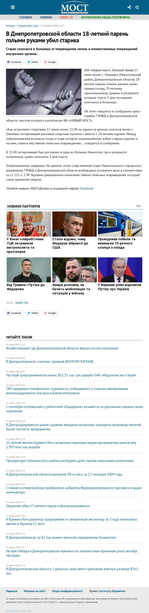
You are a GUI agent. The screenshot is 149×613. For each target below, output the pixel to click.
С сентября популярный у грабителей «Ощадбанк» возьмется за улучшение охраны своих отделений (74, 408)
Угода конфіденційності (67, 591)
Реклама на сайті (34, 591)
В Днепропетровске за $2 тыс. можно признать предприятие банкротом (61, 537)
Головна (25, 17)
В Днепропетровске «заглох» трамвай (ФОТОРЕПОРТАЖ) (49, 361)
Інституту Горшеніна (112, 591)
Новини (46, 17)
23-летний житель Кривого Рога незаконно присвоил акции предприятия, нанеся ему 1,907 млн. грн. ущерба (71, 444)
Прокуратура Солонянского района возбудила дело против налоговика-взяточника (70, 460)
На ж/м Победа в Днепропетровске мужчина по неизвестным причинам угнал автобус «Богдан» (72, 553)
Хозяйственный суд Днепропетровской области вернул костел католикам (62, 348)
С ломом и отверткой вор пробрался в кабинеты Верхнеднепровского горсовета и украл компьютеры (74, 490)
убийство (21, 303)
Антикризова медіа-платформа (105, 17)
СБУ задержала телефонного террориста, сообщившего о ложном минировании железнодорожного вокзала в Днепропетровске (67, 390)
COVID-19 (66, 17)
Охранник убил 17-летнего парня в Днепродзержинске (48, 505)
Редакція (11, 591)
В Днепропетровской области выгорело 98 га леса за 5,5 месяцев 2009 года (64, 474)
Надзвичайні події (28, 25)
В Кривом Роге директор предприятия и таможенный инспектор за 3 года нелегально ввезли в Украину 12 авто (71, 521)
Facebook (86, 188)
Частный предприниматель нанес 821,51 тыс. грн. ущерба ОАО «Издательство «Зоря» (71, 375)
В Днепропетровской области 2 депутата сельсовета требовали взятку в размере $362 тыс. (72, 571)
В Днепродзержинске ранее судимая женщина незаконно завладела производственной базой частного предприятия (73, 426)
